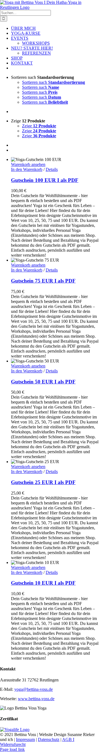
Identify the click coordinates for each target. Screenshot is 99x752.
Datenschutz (48, 739)
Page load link (12, 749)
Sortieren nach (53, 82)
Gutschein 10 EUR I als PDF (43, 583)
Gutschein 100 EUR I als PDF (44, 180)
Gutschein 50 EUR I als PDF (43, 382)
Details (52, 169)
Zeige (39, 125)
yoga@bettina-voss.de (33, 689)
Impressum (25, 739)
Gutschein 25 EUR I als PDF (43, 482)
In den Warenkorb (26, 169)
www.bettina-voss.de (36, 698)
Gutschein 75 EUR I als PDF (43, 281)
